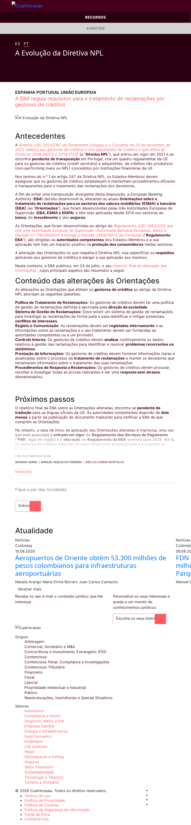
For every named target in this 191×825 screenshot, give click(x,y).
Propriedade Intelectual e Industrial (55, 687)
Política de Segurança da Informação (57, 809)
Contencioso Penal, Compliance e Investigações (66, 662)
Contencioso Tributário (44, 667)
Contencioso (35, 657)
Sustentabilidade (39, 772)
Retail (29, 751)
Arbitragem (34, 641)
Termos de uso (37, 795)
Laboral (31, 682)
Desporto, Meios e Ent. (44, 721)
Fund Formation (38, 736)
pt (26, 44)
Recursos (95, 17)
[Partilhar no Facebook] (17, 75)
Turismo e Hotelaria (41, 782)
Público (31, 692)
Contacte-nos (36, 819)
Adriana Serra (26, 462)
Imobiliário (33, 741)
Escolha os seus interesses (139, 618)
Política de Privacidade (44, 800)
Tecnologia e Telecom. (44, 777)
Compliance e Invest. (42, 716)
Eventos (96, 28)
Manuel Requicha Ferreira (61, 462)
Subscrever (28, 505)
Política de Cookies (41, 805)
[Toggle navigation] (6, 6)
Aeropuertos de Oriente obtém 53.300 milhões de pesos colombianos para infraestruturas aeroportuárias (90, 565)
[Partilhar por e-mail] (43, 75)
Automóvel (34, 711)
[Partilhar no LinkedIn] (34, 75)
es (17, 44)
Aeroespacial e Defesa (44, 757)
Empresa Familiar (39, 726)
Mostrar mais (29, 589)
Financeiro (23, 472)
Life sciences (35, 746)
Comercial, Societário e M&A (49, 646)
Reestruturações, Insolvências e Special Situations (68, 698)
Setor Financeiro (38, 767)
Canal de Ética (37, 814)
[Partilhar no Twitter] (25, 75)
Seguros (31, 762)
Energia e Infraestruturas (46, 731)
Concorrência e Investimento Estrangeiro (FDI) (65, 652)
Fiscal (29, 677)
